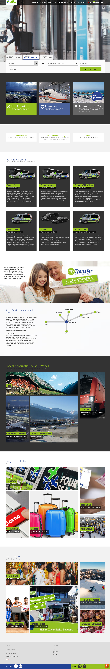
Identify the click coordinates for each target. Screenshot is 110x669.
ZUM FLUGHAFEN (14, 57)
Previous (3, 26)
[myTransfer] (55, 282)
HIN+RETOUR (47, 57)
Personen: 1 (83, 63)
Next (106, 26)
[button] (107, 666)
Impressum (55, 651)
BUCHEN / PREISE (90, 69)
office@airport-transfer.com (13, 656)
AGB (54, 649)
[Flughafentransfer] (36, 63)
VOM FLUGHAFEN (31, 57)
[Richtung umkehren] (43, 63)
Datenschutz (56, 652)
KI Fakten (55, 654)
